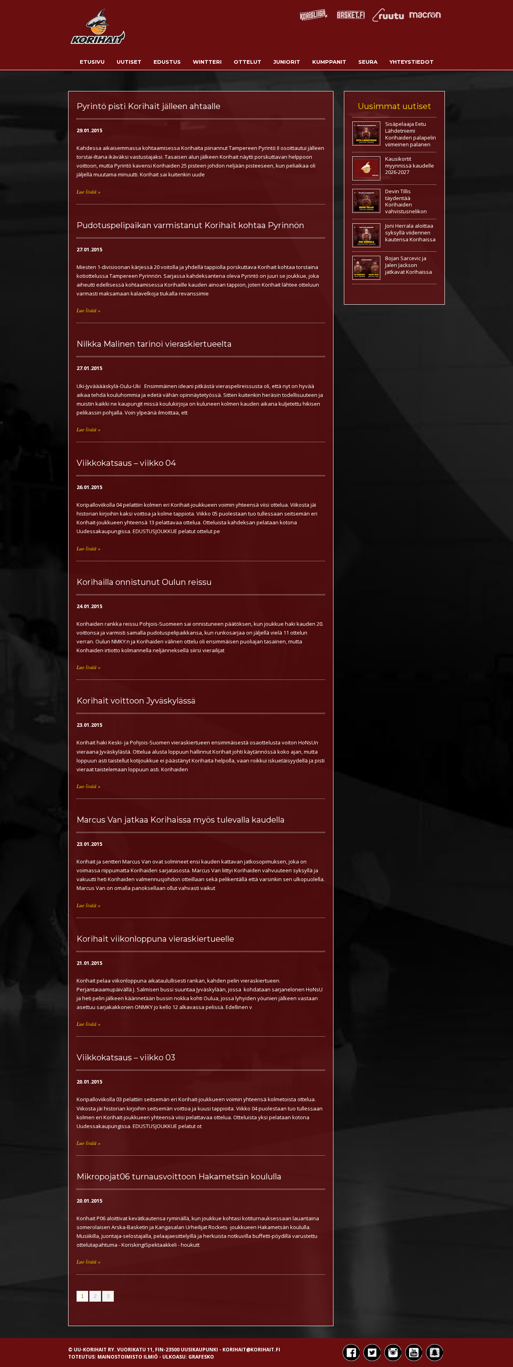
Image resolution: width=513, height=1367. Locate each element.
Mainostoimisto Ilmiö (127, 1356)
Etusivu (92, 62)
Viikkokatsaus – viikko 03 (126, 1057)
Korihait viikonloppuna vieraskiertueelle (155, 939)
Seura (368, 62)
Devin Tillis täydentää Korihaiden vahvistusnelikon (406, 201)
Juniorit (286, 62)
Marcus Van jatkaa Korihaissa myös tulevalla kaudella (181, 820)
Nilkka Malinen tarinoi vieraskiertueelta (154, 344)
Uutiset (129, 62)
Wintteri (207, 62)
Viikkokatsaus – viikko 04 (126, 463)
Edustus (167, 62)
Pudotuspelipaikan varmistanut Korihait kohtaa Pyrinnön (190, 225)
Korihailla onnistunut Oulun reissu (144, 582)
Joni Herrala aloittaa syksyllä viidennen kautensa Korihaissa (410, 232)
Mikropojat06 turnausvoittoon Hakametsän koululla (179, 1176)
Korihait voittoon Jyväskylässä (136, 701)
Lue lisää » (89, 191)
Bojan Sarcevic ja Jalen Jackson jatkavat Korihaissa (408, 265)
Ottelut (247, 62)
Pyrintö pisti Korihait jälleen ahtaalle (148, 106)
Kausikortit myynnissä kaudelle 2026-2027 (409, 165)
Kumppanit (329, 62)
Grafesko (201, 1356)
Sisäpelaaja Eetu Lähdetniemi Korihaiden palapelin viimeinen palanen (410, 134)
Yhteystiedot (412, 62)
